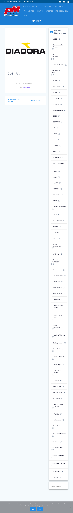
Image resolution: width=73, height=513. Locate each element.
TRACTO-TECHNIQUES (57, 245)
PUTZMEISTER (57, 220)
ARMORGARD (57, 86)
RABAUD (55, 226)
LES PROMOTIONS (57, 447)
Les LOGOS (26, 87)
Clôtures (56, 380)
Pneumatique (57, 364)
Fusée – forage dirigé (57, 316)
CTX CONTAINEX (58, 110)
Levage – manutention (57, 326)
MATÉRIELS (59, 6)
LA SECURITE (56, 398)
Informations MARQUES (56, 71)
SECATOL (56, 232)
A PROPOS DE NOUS (30, 6)
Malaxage (57, 299)
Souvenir (55, 477)
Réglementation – (58, 65)
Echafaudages (57, 287)
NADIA (55, 201)
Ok (33, 509)
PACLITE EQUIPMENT (59, 206)
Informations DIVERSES (56, 56)
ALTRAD (55, 80)
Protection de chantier (57, 371)
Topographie (57, 386)
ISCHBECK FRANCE (58, 163)
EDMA (55, 134)
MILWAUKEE (56, 195)
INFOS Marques (28, 11)
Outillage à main (58, 343)
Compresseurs (57, 270)
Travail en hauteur (58, 426)
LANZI (55, 171)
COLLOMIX (56, 98)
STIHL (55, 238)
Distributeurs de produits (58, 46)
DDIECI (55, 116)
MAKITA (55, 183)
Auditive (56, 414)
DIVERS (25, 15)
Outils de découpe (58, 349)
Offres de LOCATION (58, 463)
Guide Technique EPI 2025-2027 (57, 11)
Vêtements (57, 420)
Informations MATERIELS (56, 261)
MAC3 (55, 177)
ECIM (54, 128)
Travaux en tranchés (59, 434)
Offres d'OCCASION (58, 455)
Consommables (58, 276)
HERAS (55, 151)
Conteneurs (56, 281)
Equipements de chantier (58, 306)
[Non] (71, 507)
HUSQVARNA (57, 157)
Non (40, 509)
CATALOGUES (46, 6)
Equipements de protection (58, 405)
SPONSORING (56, 471)
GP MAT (55, 145)
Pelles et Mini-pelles (59, 357)
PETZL (55, 214)
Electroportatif (57, 293)
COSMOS (56, 104)
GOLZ (54, 139)
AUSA (55, 92)
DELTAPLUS (56, 122)
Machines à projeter (59, 335)
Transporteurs (57, 392)
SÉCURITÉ (39, 11)
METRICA (56, 189)
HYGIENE (54, 39)
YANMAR (56, 254)
